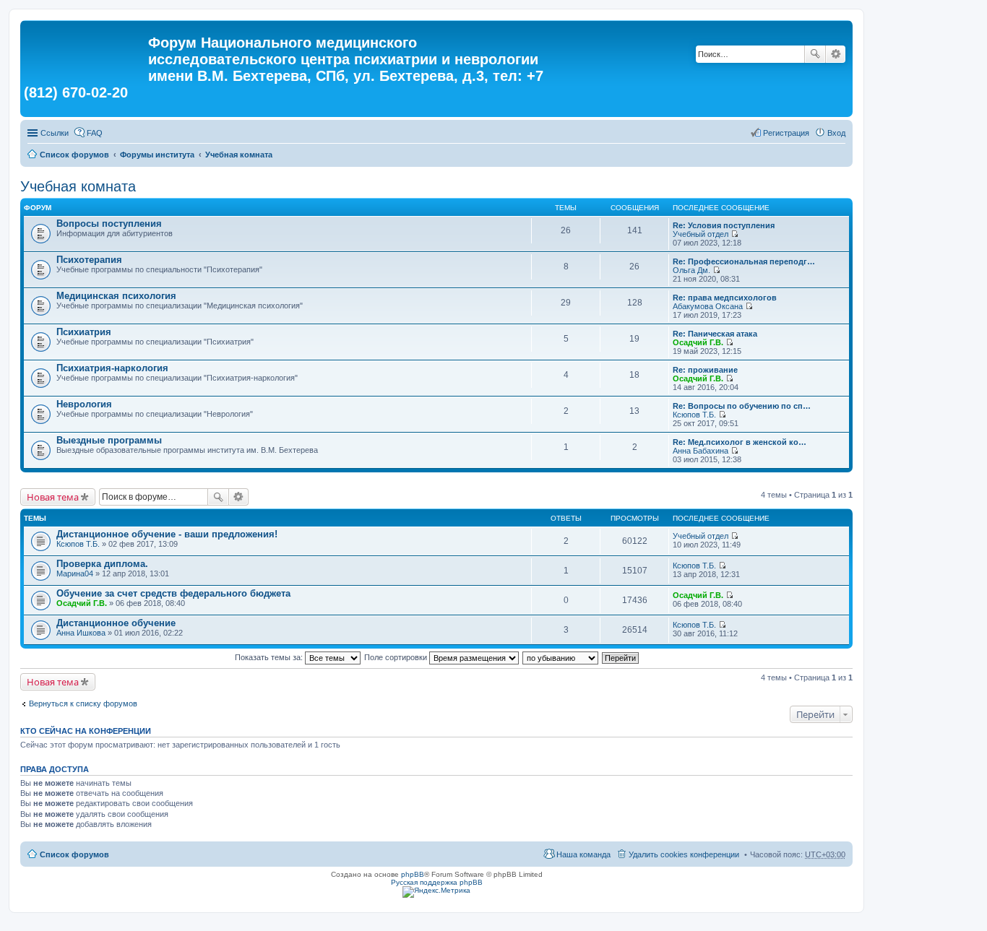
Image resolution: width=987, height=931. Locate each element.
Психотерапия (89, 259)
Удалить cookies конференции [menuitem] (684, 854)
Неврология (84, 404)
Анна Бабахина (700, 450)
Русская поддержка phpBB (437, 882)
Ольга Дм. (691, 270)
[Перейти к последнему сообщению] (734, 234)
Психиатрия (83, 331)
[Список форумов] (86, 47)
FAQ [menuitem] (95, 133)
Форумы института (157, 154)
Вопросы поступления (109, 223)
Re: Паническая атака (715, 333)
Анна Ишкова (80, 632)
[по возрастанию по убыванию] (561, 657)
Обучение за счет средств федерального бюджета (173, 593)
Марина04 (74, 573)
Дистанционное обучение (116, 623)
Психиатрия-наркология (112, 368)
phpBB (412, 874)
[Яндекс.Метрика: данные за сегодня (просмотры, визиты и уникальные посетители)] (436, 892)
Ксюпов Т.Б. (694, 414)
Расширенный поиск (835, 54)
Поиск (815, 54)
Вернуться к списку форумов (83, 703)
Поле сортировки (396, 657)
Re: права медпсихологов (725, 297)
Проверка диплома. (102, 563)
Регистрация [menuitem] (786, 133)
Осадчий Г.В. (698, 342)
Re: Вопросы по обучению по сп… (742, 406)
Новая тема (53, 496)
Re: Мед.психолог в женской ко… (739, 442)
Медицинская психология (116, 295)
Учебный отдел (700, 234)
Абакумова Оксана (708, 306)
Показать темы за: (270, 657)
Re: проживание (705, 369)
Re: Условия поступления (724, 225)
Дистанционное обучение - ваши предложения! (166, 534)
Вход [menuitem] (836, 133)
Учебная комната (238, 154)
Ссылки (54, 133)
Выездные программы (109, 440)
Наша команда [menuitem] (583, 854)
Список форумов (74, 154)
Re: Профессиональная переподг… (744, 261)
